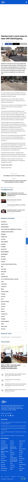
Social (2, 309)
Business (3, 234)
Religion (3, 304)
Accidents (3, 221)
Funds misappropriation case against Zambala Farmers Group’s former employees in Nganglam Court (17, 194)
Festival (3, 261)
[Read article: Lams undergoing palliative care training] (3, 206)
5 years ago (10, 206)
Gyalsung (3, 269)
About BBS (13, 476)
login (5, 187)
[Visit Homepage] (3, 2)
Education (3, 249)
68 (14, 201)
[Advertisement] (14, 19)
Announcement (5, 226)
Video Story (4, 326)
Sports (3, 311)
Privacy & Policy (20, 476)
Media (2, 289)
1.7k (14, 197)
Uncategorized (5, 321)
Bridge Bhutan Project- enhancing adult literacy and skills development (16, 210)
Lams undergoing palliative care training (16, 205)
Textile (3, 316)
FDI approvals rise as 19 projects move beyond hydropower (13, 426)
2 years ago (10, 197)
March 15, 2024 (4, 41)
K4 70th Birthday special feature (9, 279)
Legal (2, 281)
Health (3, 274)
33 (14, 212)
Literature (4, 284)
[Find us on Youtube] (10, 415)
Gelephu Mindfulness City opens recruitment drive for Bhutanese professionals (15, 390)
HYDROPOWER (4, 276)
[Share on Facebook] (8, 44)
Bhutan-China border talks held (14, 199)
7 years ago (10, 212)
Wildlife (3, 329)
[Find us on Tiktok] (13, 415)
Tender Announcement (6, 337)
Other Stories (4, 291)
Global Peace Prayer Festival (9, 264)
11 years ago (10, 201)
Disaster (3, 244)
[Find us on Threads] (5, 415)
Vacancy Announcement (16, 337)
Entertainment (5, 251)
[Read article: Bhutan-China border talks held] (3, 201)
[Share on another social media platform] (23, 44)
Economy (3, 246)
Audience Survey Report (7, 231)
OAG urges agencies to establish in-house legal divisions (12, 435)
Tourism (3, 319)
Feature (3, 256)
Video (2, 324)
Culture (3, 239)
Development (4, 241)
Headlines (3, 271)
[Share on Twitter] (16, 44)
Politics (3, 296)
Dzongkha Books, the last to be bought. (12, 379)
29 (14, 206)
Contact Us (7, 476)
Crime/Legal (4, 236)
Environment (4, 254)
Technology (4, 314)
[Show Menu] (26, 2)
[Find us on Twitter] (3, 415)
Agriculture (4, 224)
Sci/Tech (3, 306)
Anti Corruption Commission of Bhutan (11, 229)
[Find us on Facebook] (1, 415)
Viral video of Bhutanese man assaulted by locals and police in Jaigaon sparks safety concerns (15, 374)
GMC (2, 266)
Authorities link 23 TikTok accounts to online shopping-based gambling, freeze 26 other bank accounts (15, 384)
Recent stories (5, 301)
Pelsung (3, 294)
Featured (3, 259)
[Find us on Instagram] (8, 415)
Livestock (3, 286)
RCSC (2, 299)
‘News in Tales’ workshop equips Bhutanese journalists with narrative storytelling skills (11, 366)
